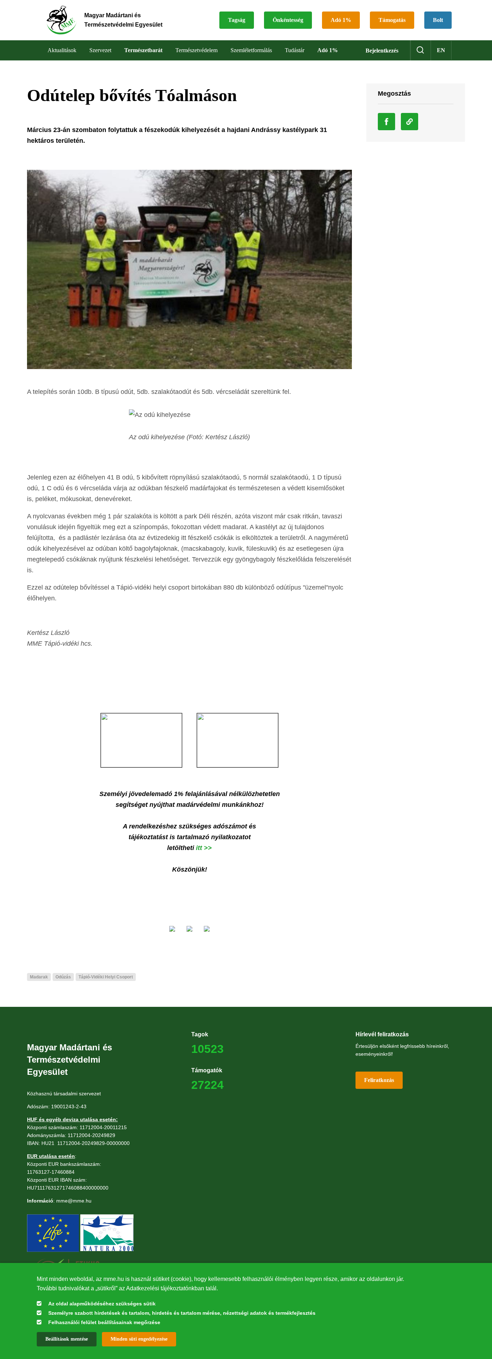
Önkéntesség (288, 20)
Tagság (236, 20)
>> (208, 847)
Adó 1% (341, 20)
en (441, 50)
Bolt (438, 20)
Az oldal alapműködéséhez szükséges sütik (102, 1303)
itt (200, 847)
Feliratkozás (379, 1080)
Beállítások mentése (66, 1339)
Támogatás (392, 20)
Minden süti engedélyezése (139, 1339)
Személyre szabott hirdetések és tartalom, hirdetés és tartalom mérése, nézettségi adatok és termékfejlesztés (182, 1313)
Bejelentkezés (382, 50)
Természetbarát (143, 50)
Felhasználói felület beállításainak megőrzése (104, 1322)
